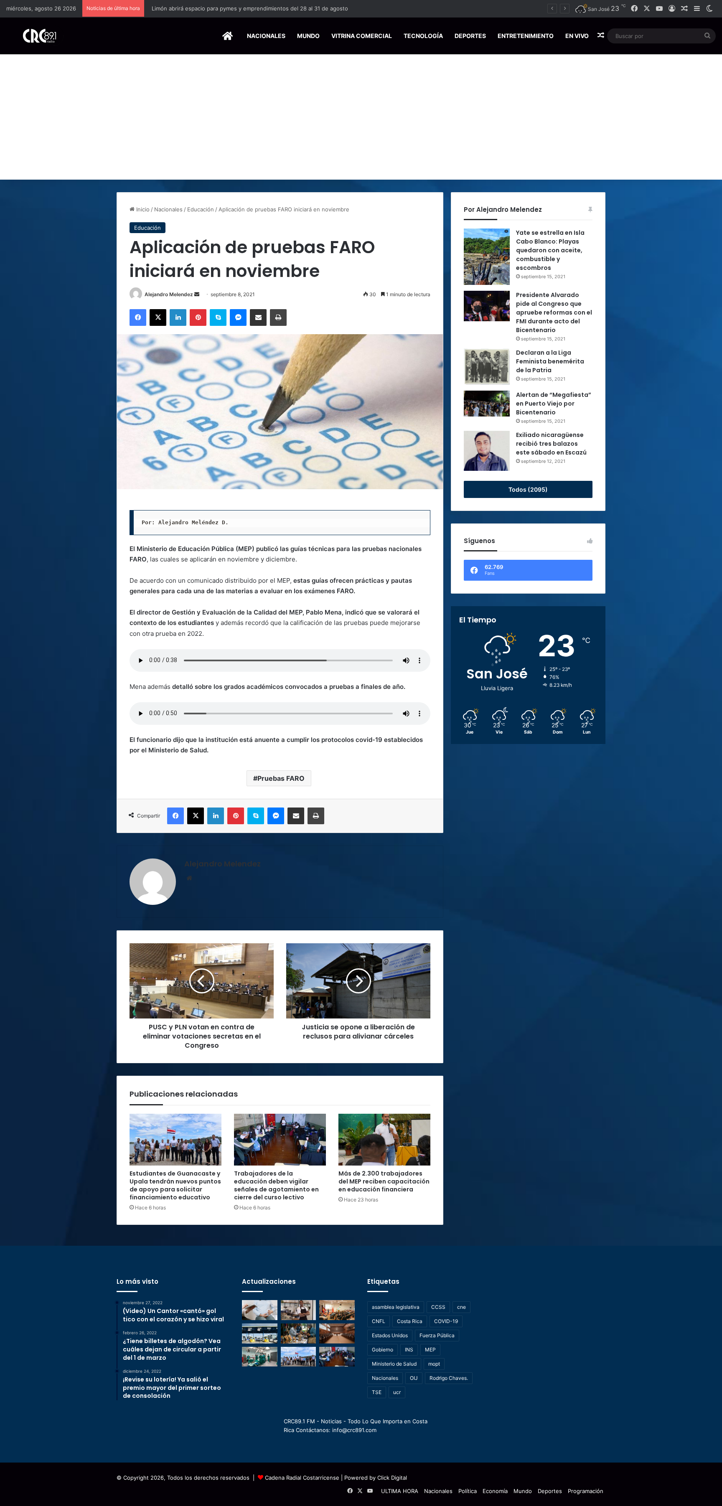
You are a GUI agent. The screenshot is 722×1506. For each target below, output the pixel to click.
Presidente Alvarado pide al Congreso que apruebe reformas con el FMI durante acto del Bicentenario (554, 312)
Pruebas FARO (281, 778)
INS (409, 1349)
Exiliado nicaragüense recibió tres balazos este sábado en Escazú (551, 444)
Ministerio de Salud (394, 1364)
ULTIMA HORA (399, 1491)
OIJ (414, 1378)
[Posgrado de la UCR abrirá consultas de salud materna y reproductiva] (259, 1310)
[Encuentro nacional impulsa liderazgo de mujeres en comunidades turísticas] (298, 1333)
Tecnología (423, 35)
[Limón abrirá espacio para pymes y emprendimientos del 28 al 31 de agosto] (298, 1310)
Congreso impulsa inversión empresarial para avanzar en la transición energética (253, 8)
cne (461, 1307)
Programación (585, 1491)
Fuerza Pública (437, 1335)
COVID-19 (446, 1321)
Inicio (142, 209)
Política (467, 1491)
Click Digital (392, 1477)
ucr (397, 1392)
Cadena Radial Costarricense (302, 1477)
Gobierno (382, 1349)
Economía (495, 1491)
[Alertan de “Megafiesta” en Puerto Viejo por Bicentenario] (487, 403)
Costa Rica (409, 1321)
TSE (376, 1392)
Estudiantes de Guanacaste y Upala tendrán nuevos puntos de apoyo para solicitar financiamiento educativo (175, 1185)
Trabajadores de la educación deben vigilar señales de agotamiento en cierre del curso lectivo (276, 1185)
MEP (430, 1349)
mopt (434, 1364)
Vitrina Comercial (361, 35)
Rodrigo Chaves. (449, 1378)
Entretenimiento (526, 35)
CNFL (378, 1321)
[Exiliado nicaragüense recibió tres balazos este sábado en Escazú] (487, 451)
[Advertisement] (361, 116)
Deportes (470, 35)
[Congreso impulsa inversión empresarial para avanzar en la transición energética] (337, 1310)
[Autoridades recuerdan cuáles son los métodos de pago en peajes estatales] (259, 1333)
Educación (200, 209)
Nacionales (266, 35)
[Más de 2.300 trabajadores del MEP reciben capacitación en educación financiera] (384, 1140)
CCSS (438, 1307)
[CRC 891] (35, 35)
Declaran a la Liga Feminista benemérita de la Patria (550, 361)
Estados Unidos (390, 1335)
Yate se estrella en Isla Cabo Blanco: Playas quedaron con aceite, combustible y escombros (550, 250)
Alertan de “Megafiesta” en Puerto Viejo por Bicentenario (553, 403)
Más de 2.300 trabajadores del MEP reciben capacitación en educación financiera (384, 1181)
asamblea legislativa (395, 1307)
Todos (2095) (528, 489)
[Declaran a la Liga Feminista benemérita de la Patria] (487, 366)
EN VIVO (577, 35)
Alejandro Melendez (169, 294)
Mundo (308, 35)
